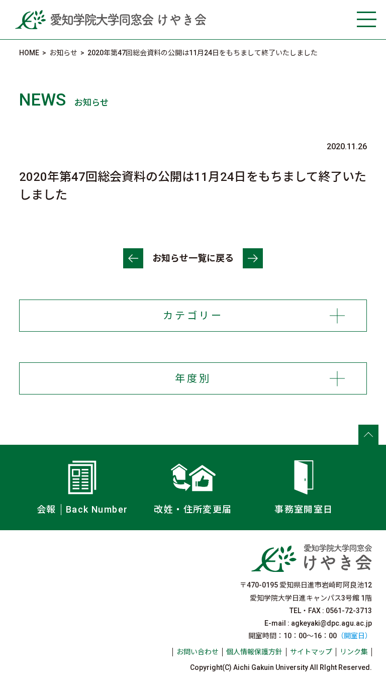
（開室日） (354, 636)
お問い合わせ (197, 652)
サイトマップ (311, 652)
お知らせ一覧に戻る (193, 258)
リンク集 (354, 652)
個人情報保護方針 (254, 652)
